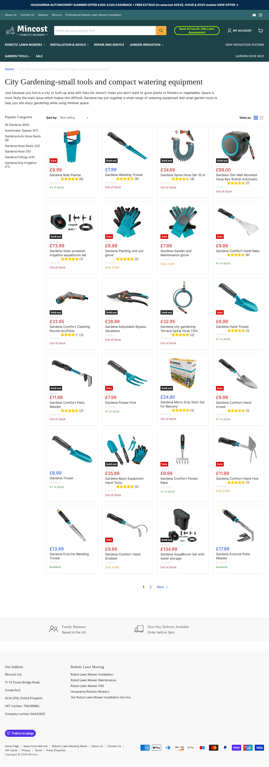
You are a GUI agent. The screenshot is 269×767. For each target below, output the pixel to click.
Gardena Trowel (61, 478)
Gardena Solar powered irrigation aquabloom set (68, 253)
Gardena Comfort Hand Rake (238, 251)
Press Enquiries (56, 750)
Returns (57, 14)
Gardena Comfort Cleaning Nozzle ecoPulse (70, 329)
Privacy (26, 750)
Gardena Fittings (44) (20, 157)
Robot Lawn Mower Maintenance (93, 680)
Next (161, 587)
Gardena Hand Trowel (232, 327)
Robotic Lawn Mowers (24, 45)
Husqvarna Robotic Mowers (90, 691)
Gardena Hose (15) (18, 151)
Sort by (51, 117)
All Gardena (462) (17, 125)
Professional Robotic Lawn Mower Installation (94, 14)
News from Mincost (35, 746)
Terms (38, 750)
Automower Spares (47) (21, 130)
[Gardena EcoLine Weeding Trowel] (72, 525)
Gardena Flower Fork (120, 403)
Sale (39, 56)
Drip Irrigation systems (244, 45)
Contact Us (27, 14)
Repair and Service (109, 45)
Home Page (12, 746)
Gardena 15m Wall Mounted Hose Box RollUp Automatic (237, 177)
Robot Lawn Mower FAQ (87, 686)
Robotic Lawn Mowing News (69, 746)
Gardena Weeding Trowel (124, 175)
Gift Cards (11, 750)
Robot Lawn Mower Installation (92, 674)
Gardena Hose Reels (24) (22, 146)
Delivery (43, 14)
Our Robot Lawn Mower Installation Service (101, 697)
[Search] (161, 30)
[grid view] (256, 118)
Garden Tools (16, 56)
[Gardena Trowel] (72, 449)
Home (9, 69)
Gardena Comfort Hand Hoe (237, 478)
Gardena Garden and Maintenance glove (175, 253)
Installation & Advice (68, 45)
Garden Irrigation (145, 45)
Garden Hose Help (250, 56)
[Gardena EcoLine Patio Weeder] (238, 525)
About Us (11, 14)
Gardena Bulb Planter (65, 175)
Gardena (55, 182)
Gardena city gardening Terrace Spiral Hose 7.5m (179, 329)
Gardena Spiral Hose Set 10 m (182, 175)
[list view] (261, 118)
